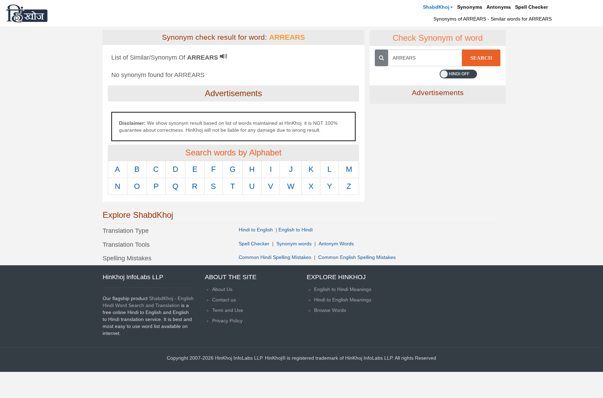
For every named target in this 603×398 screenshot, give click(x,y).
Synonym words (294, 243)
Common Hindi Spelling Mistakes (275, 257)
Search (481, 58)
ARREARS (287, 37)
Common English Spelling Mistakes (357, 257)
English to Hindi (295, 229)
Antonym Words (336, 243)
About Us (222, 289)
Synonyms (469, 7)
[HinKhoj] (27, 13)
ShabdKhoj (436, 7)
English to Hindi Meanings (342, 289)
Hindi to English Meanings (342, 300)
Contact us (224, 300)
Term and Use (227, 310)
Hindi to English (256, 229)
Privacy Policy (227, 320)
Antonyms (498, 7)
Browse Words (330, 310)
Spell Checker (531, 7)
